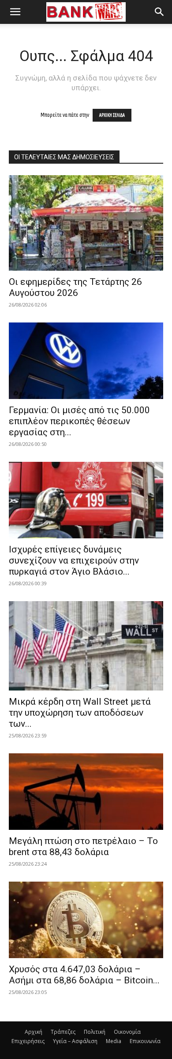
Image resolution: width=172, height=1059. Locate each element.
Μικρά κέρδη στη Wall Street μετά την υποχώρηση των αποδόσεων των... (80, 712)
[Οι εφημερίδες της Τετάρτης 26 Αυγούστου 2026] (86, 223)
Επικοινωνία (145, 1041)
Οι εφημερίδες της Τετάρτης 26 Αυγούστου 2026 (75, 287)
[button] (15, 12)
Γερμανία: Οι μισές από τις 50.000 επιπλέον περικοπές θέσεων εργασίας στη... (79, 421)
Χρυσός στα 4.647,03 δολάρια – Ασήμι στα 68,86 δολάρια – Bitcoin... (84, 975)
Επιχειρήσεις (28, 1041)
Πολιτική (94, 1032)
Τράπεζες (63, 1032)
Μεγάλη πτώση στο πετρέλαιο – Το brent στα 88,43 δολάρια (83, 846)
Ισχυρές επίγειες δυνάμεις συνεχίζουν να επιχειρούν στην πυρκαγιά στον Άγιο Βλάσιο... (74, 560)
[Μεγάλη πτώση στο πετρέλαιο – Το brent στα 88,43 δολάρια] (86, 791)
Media (113, 1041)
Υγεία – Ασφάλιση (75, 1041)
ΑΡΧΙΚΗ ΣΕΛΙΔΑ (112, 115)
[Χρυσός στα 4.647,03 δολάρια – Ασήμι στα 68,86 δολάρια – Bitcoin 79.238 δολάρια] (86, 920)
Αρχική (33, 1032)
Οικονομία (127, 1032)
